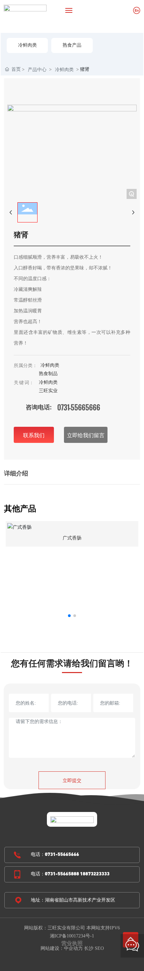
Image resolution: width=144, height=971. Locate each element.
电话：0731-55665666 (55, 854)
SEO (99, 948)
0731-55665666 (78, 407)
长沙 (88, 948)
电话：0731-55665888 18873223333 (70, 874)
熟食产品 (72, 45)
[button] (69, 615)
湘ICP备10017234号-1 (72, 935)
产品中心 (37, 69)
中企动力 (73, 948)
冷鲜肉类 (27, 45)
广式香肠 (72, 538)
